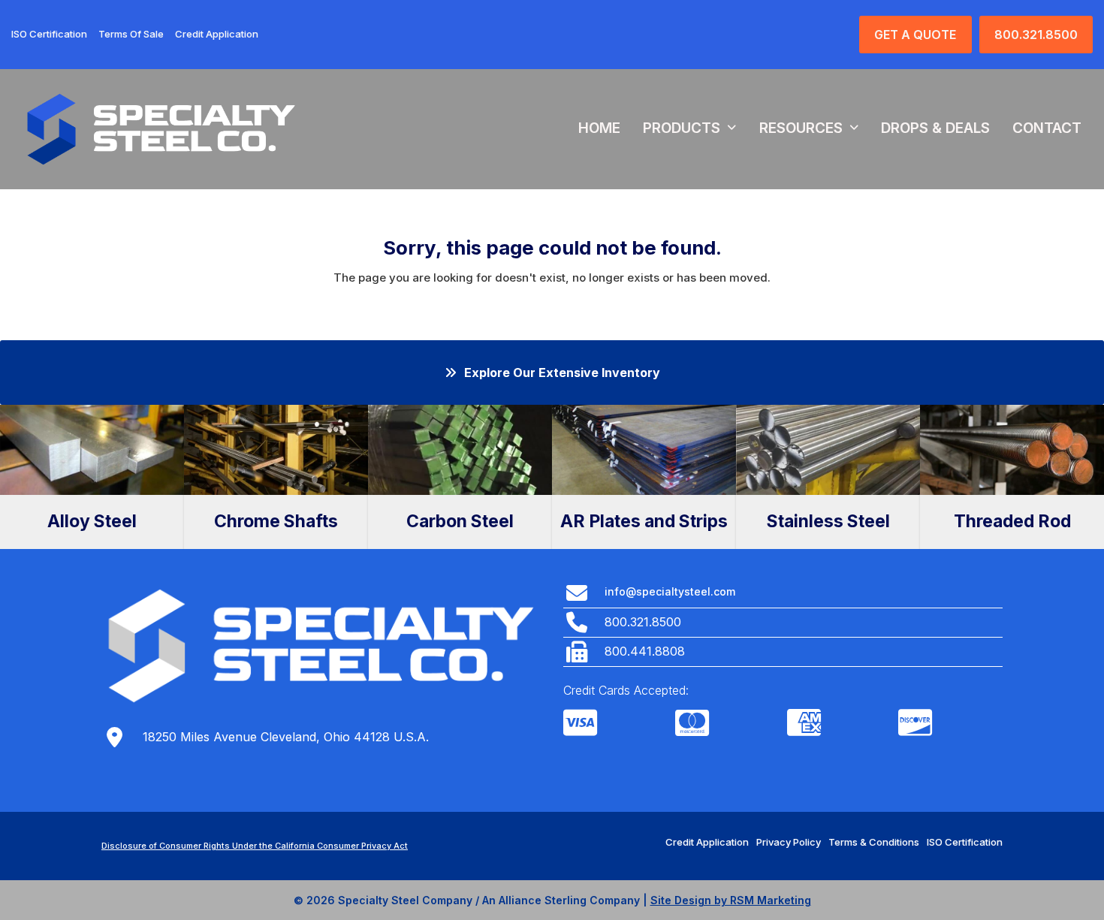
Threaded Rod (1012, 521)
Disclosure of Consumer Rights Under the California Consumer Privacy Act (254, 845)
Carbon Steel (460, 521)
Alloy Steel (92, 521)
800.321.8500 (1036, 34)
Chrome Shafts (276, 521)
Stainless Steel (828, 521)
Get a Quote (915, 34)
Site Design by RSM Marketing (730, 900)
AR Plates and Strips (644, 521)
